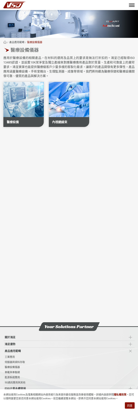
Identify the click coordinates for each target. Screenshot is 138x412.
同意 (129, 405)
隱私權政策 (120, 394)
